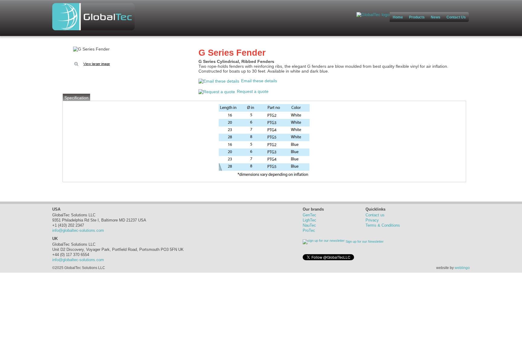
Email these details (259, 80)
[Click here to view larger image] (91, 49)
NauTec (309, 225)
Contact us (375, 215)
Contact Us (456, 17)
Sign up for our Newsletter (364, 241)
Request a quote (253, 91)
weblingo (462, 268)
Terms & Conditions (383, 225)
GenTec (309, 215)
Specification (76, 97)
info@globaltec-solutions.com (78, 230)
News (435, 17)
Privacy (372, 220)
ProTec (309, 230)
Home (398, 17)
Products (417, 17)
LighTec (309, 220)
